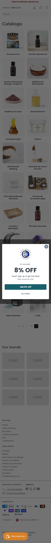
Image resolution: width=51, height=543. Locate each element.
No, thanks (25, 293)
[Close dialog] (46, 246)
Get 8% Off (25, 286)
